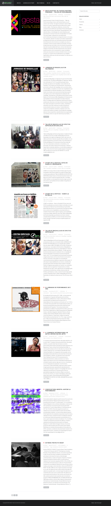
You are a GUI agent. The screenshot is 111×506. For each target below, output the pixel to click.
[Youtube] (108, 3)
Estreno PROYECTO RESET (54, 443)
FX (46, 129)
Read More (46, 59)
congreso (48, 338)
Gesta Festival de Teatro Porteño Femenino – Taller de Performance (58, 11)
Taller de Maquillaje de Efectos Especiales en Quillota (57, 125)
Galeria (81, 24)
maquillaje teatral (62, 74)
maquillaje (48, 73)
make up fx (50, 129)
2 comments (67, 234)
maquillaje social (54, 74)
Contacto (81, 30)
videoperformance (57, 338)
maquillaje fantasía (65, 73)
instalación (46, 396)
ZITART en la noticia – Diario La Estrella (57, 194)
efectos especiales (50, 236)
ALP (54, 394)
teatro (65, 447)
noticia (59, 168)
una (52, 338)
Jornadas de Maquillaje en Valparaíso (55, 68)
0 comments (67, 14)
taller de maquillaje (66, 168)
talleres (50, 76)
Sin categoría (62, 445)
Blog (80, 27)
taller (62, 16)
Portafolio (81, 21)
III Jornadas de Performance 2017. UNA (58, 288)
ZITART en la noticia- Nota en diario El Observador (56, 163)
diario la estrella (49, 199)
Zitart (46, 14)
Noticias (61, 14)
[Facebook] (105, 3)
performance (58, 16)
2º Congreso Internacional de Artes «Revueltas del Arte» (56, 333)
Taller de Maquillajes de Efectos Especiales (58, 231)
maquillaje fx (46, 74)
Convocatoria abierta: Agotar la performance (58, 390)
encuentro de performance (59, 293)
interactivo (60, 447)
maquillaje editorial (55, 73)
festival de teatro (50, 16)
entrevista (56, 199)
